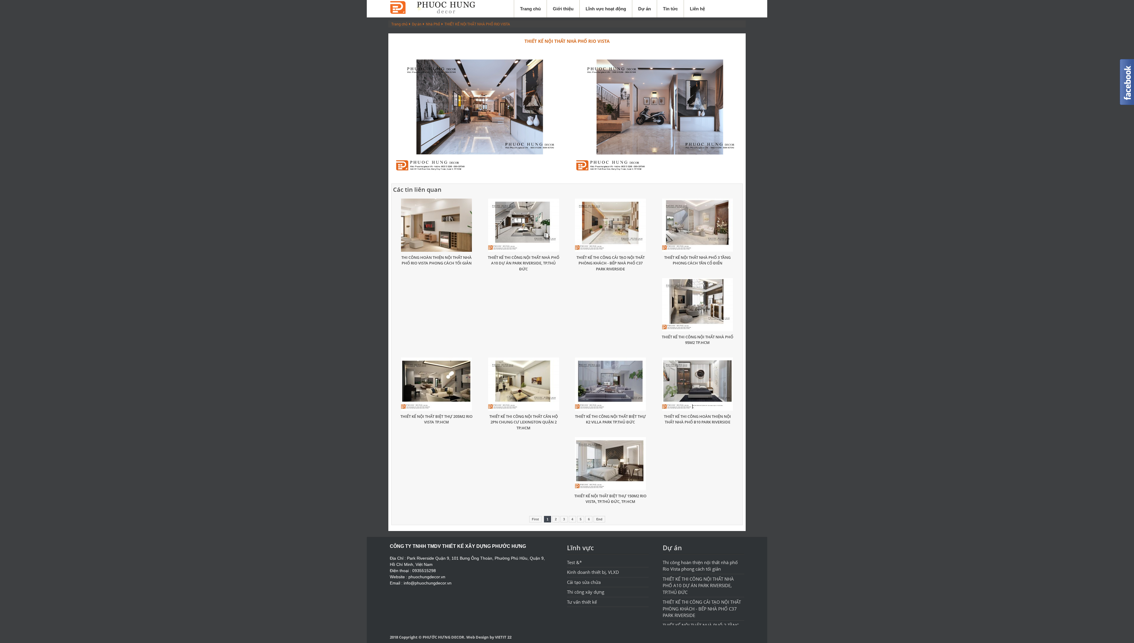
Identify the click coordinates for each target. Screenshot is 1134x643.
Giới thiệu (563, 8)
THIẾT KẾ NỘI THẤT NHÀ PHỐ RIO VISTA (477, 24)
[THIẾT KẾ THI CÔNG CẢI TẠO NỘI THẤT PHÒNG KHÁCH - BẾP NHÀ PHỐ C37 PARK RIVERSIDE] (610, 225)
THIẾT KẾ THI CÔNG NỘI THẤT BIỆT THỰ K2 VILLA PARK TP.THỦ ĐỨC (610, 419)
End (599, 519)
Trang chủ (530, 8)
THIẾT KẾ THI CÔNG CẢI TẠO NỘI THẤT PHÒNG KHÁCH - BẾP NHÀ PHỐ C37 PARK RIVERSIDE (610, 263)
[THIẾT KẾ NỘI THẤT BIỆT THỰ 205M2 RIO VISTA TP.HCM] (436, 384)
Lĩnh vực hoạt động (606, 8)
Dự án (644, 8)
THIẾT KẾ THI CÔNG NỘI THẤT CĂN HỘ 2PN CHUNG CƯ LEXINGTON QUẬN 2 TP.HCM (523, 422)
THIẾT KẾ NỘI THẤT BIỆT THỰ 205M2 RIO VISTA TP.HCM (436, 419)
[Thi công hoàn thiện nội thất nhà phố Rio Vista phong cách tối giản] (436, 225)
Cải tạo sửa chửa (584, 582)
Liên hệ (697, 8)
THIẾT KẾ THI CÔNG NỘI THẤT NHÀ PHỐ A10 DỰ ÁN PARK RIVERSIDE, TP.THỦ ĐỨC (523, 263)
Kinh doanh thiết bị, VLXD (593, 572)
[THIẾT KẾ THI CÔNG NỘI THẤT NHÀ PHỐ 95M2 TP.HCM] (698, 304)
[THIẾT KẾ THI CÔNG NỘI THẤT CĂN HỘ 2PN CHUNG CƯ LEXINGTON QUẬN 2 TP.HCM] (524, 384)
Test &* (574, 562)
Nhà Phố (433, 24)
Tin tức (670, 8)
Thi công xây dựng (585, 592)
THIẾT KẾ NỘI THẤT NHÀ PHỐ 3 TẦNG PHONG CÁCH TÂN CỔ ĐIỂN (697, 260)
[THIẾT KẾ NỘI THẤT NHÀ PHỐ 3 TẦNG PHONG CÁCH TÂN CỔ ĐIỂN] (698, 225)
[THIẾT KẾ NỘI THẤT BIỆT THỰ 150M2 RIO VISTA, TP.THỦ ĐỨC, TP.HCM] (610, 463)
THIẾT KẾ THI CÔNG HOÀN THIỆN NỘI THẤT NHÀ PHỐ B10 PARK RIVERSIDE (697, 419)
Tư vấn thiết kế (582, 602)
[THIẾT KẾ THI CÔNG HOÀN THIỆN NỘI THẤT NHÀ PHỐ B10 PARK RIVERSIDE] (698, 384)
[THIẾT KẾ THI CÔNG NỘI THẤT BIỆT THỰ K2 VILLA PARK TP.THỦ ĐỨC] (610, 384)
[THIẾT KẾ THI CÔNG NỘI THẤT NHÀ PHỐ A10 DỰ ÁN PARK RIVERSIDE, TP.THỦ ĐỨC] (524, 225)
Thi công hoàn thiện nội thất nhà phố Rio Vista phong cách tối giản (436, 260)
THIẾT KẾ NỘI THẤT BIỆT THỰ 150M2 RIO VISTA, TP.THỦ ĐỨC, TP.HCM (610, 498)
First (535, 519)
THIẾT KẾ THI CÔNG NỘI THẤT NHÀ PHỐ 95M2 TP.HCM (697, 339)
